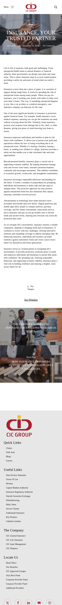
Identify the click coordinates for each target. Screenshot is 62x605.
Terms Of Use (12, 479)
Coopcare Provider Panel (16, 584)
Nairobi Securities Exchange (18, 496)
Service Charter (12, 509)
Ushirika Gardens (13, 521)
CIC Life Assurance (14, 540)
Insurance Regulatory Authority (19, 492)
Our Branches (12, 567)
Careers (9, 461)
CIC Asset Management (16, 544)
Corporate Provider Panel (17, 580)
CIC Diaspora (12, 548)
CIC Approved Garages (16, 571)
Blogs (30, 24)
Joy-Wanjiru (15, 46)
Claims (9, 448)
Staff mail (10, 452)
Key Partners (11, 517)
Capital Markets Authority (17, 488)
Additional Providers (15, 588)
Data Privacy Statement (16, 475)
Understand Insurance (15, 513)
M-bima (9, 483)
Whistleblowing (12, 500)
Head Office (11, 563)
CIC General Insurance (15, 536)
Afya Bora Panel (13, 575)
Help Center (11, 504)
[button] (9, 6)
